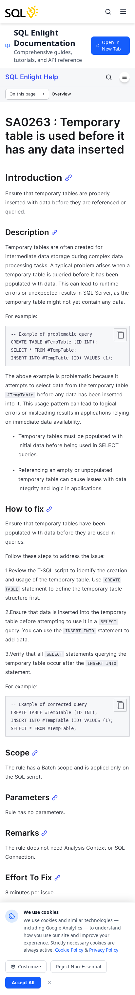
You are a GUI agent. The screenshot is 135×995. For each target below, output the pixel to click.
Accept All (23, 982)
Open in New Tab (111, 45)
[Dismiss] (49, 982)
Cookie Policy (69, 950)
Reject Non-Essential (78, 966)
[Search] (108, 12)
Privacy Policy (103, 950)
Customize (29, 966)
